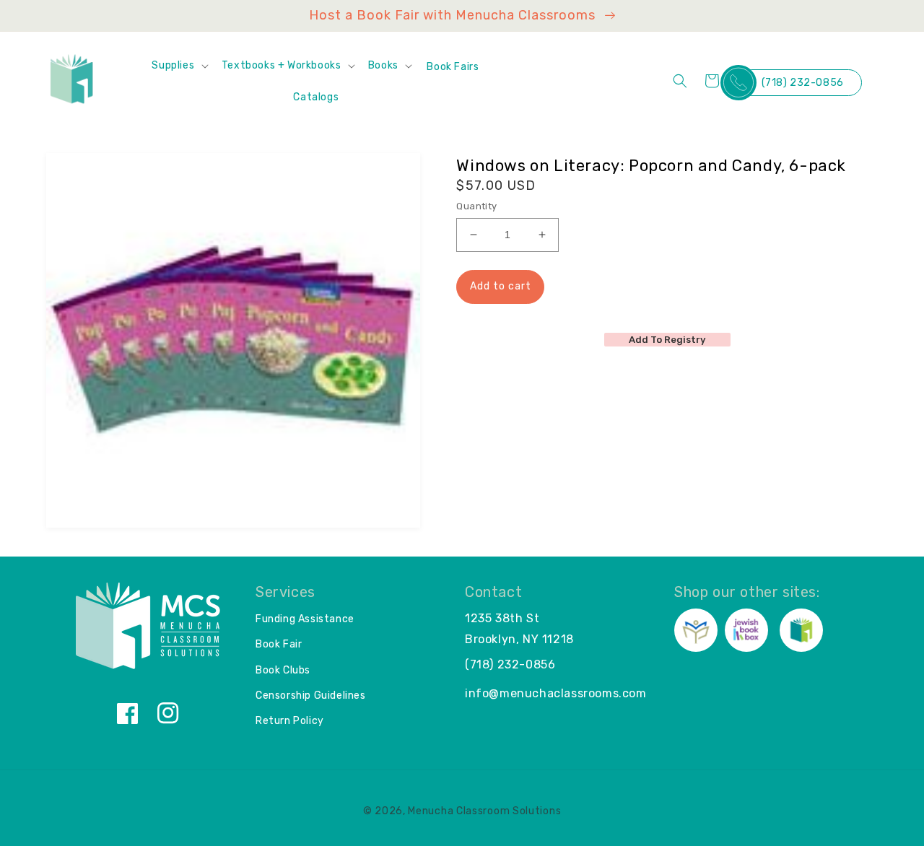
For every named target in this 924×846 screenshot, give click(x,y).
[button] (179, 65)
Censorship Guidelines (311, 695)
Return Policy (290, 721)
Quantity (476, 206)
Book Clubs (283, 670)
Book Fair (279, 644)
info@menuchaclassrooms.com (556, 693)
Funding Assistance (305, 619)
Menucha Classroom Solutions (484, 811)
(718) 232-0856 (803, 83)
